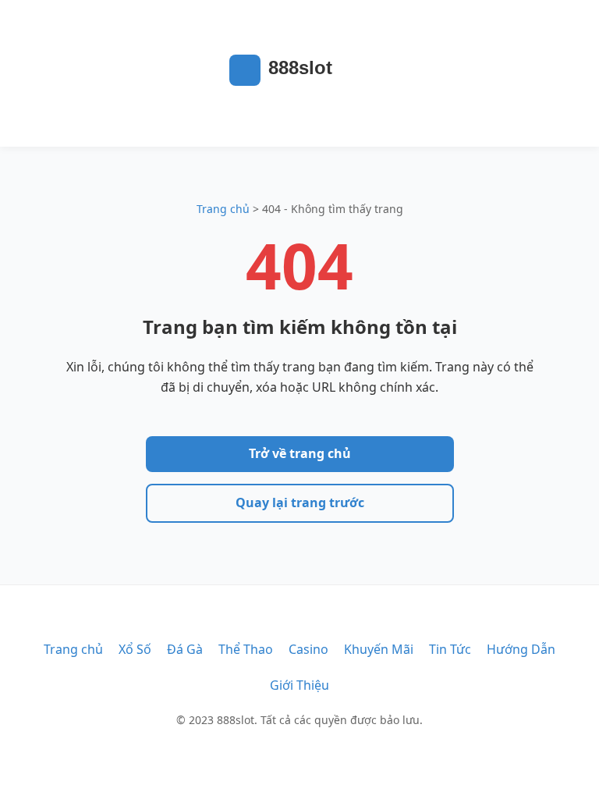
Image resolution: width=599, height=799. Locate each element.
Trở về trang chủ (300, 453)
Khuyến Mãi (378, 649)
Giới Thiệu (299, 685)
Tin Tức (450, 649)
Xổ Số (135, 649)
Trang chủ (223, 208)
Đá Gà (185, 649)
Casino (308, 649)
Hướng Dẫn (521, 649)
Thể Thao (245, 649)
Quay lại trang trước (300, 502)
